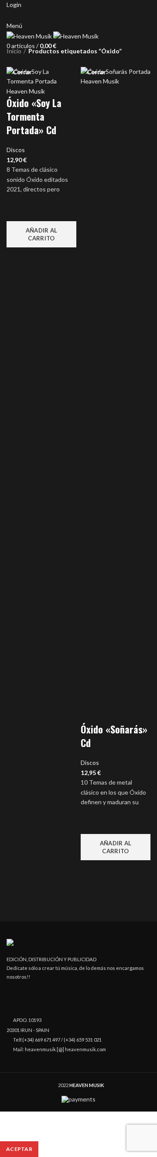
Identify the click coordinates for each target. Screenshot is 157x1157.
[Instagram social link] (79, 15)
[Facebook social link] (69, 15)
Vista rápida (17, 258)
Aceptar (19, 1149)
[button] (41, 234)
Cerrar (22, 72)
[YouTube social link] (89, 15)
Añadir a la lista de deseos (17, 210)
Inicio (14, 51)
